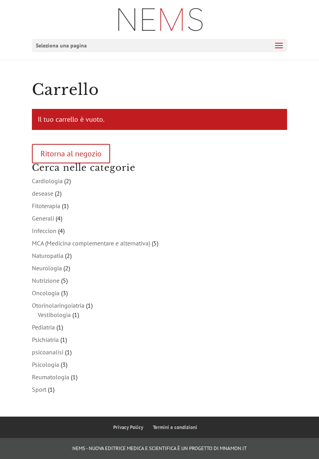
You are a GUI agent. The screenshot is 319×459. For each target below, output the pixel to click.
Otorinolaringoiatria (58, 305)
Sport (39, 389)
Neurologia (47, 268)
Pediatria (43, 327)
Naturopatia (47, 255)
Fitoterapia (46, 206)
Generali (43, 218)
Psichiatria (45, 339)
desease (42, 193)
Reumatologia (50, 377)
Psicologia (45, 364)
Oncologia (46, 293)
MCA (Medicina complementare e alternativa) (91, 243)
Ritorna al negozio (71, 154)
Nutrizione (46, 280)
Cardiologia (47, 181)
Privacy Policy (128, 427)
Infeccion (44, 231)
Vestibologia (54, 315)
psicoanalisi (47, 352)
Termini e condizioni (175, 427)
